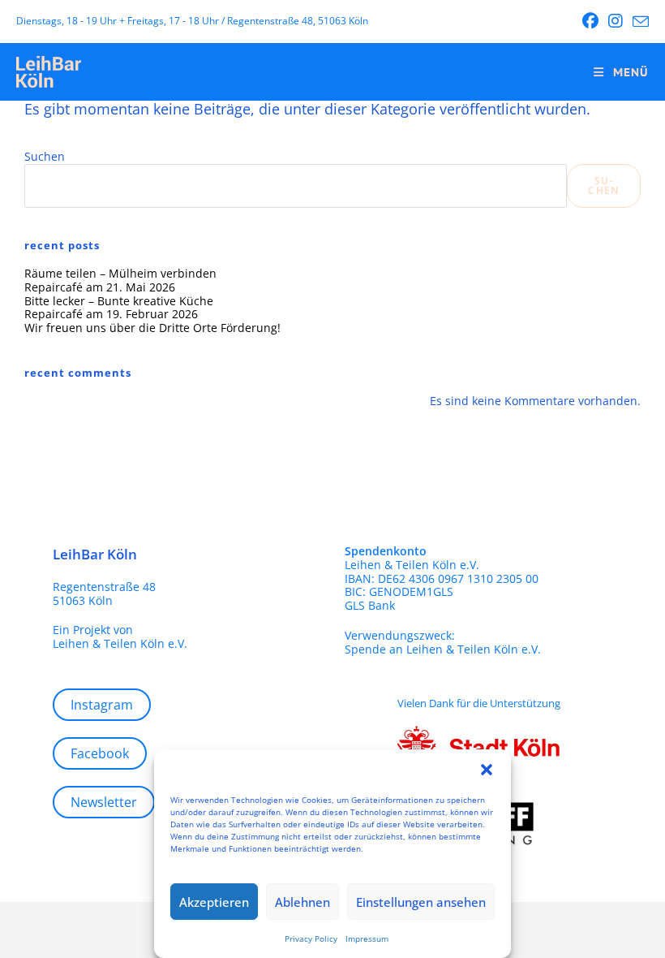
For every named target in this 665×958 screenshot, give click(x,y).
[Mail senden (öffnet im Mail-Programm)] (638, 22)
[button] (486, 770)
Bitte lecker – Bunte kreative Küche (118, 301)
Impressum (366, 938)
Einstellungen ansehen (421, 902)
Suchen (44, 156)
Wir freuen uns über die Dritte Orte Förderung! (152, 327)
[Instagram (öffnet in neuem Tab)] (615, 21)
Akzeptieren (214, 902)
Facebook (100, 753)
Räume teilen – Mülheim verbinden (120, 273)
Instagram (102, 705)
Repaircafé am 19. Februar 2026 (111, 313)
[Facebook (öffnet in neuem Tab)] (590, 21)
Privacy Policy (311, 938)
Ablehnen (302, 902)
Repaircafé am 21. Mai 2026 (99, 287)
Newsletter (104, 802)
